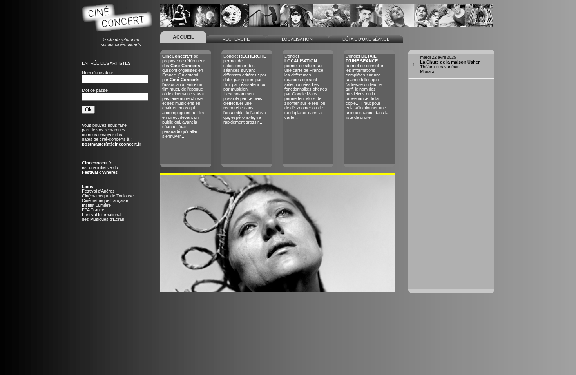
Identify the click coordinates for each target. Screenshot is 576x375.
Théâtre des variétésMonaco (450, 64)
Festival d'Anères (98, 191)
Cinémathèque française (105, 200)
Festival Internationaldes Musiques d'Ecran (103, 217)
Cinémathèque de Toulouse (108, 195)
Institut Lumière (96, 205)
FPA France (93, 210)
